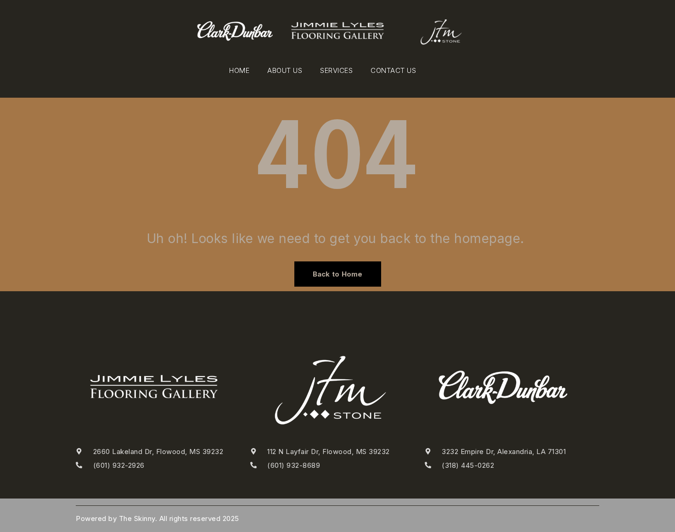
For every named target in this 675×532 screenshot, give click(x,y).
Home (239, 70)
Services (336, 70)
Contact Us (393, 70)
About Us (284, 70)
